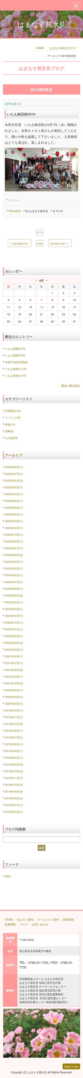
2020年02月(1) (14, 703)
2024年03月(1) (14, 568)
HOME (40, 48)
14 (41, 307)
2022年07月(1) (14, 629)
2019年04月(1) (14, 751)
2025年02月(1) (14, 528)
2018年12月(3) (14, 771)
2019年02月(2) (14, 764)
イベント (14, 200)
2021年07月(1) (14, 663)
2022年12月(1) (14, 622)
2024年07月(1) (14, 548)
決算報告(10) (13, 411)
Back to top (71, 1066)
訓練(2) (9, 431)
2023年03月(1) (14, 609)
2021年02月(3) (14, 683)
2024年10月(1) (14, 534)
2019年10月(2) (14, 724)
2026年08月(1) (14, 467)
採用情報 (68, 919)
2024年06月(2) (14, 555)
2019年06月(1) (14, 744)
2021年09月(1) (14, 656)
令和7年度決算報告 (16, 362)
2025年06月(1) (14, 514)
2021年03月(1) (14, 676)
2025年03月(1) (14, 521)
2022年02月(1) (14, 649)
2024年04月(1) (14, 562)
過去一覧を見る (70, 385)
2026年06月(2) (14, 480)
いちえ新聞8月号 (15, 349)
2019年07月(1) (14, 737)
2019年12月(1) (14, 710)
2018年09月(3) (14, 791)
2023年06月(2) (14, 595)
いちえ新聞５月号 (15, 376)
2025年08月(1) (14, 507)
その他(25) (11, 438)
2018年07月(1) (14, 805)
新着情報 (10, 924)
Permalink (15, 211)
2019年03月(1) (14, 758)
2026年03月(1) (14, 501)
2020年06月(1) (14, 690)
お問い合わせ (40, 924)
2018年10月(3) (14, 785)
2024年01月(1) (14, 582)
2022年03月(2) (14, 643)
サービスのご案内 (48, 919)
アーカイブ (13, 455)
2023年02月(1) (14, 616)
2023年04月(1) (14, 602)
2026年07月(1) (14, 474)
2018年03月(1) (14, 812)
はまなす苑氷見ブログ (62, 48)
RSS (7, 876)
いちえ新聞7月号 (15, 355)
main (40, 243)
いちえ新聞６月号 (15, 369)
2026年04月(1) (14, 494)
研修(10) (10, 424)
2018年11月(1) (14, 778)
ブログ (24, 924)
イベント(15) (13, 417)
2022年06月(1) (14, 636)
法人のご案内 (25, 919)
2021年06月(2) (14, 670)
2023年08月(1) (14, 589)
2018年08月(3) (14, 798)
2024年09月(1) (14, 541)
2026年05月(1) (14, 487)
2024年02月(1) (14, 575)
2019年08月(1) (14, 731)
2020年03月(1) (14, 697)
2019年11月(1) (14, 717)
